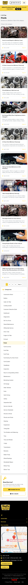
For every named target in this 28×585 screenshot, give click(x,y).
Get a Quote (14, 493)
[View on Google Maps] (14, 540)
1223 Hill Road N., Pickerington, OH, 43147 (12, 560)
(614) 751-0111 (5, 555)
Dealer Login (17, 582)
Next (19, 284)
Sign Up (18, 9)
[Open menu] (24, 2)
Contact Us (5, 567)
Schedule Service (15, 489)
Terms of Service (17, 575)
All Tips (4, 15)
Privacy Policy (7, 575)
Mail (23, 582)
